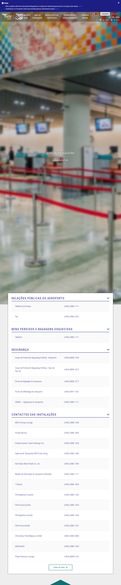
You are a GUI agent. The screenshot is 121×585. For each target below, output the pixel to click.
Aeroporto (105, 14)
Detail (80, 6)
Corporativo (115, 14)
